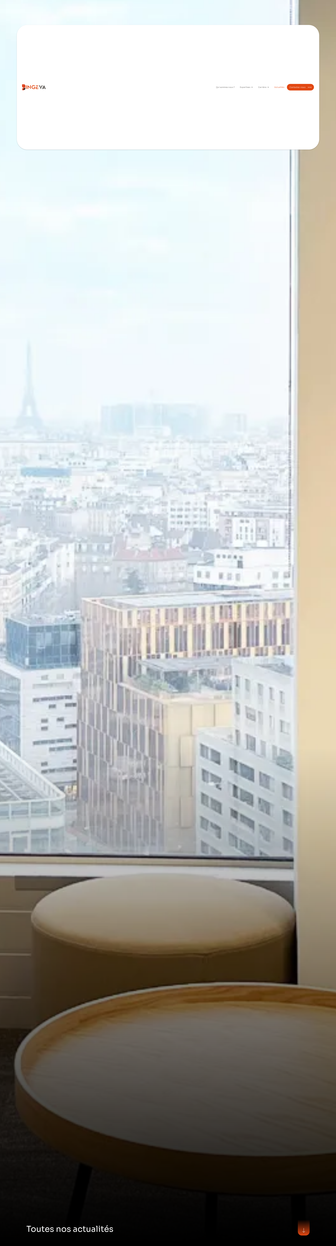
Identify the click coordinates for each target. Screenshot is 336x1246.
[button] (246, 87)
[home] (41, 87)
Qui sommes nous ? (225, 87)
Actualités (279, 87)
